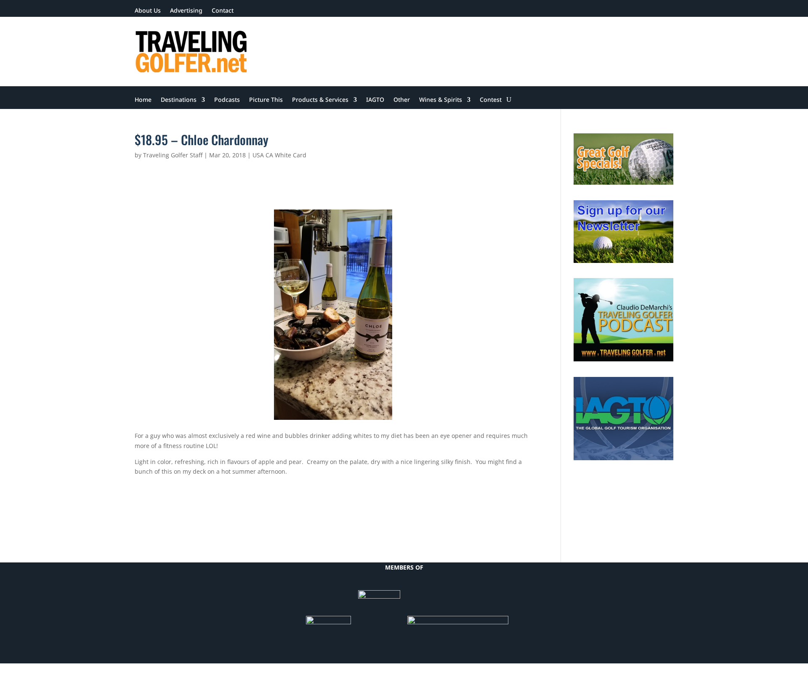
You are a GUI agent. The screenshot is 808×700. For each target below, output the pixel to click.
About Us (148, 11)
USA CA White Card (279, 155)
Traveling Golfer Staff (172, 155)
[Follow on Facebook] (599, 11)
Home (143, 100)
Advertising (186, 11)
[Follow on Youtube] (649, 11)
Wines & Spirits (440, 100)
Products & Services (320, 100)
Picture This (266, 100)
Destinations (179, 100)
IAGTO (375, 100)
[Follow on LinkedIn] (633, 11)
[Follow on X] (616, 11)
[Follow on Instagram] (666, 11)
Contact (223, 11)
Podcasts (227, 100)
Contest (491, 100)
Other (401, 100)
